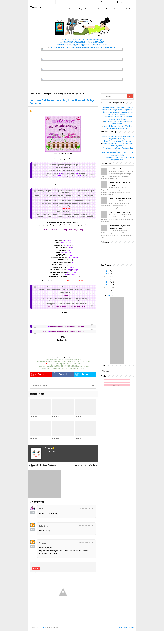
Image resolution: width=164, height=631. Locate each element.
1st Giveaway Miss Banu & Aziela (83, 465)
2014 (108, 285)
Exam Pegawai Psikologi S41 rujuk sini (117, 141)
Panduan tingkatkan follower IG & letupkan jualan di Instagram (82, 41)
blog (64, 240)
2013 (108, 287)
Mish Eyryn (43, 509)
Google (41, 374)
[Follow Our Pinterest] (121, 2)
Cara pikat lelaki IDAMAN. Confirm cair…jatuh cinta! (63, 360)
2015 (108, 282)
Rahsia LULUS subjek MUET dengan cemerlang (82, 46)
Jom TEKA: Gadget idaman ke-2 (120, 198)
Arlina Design (123, 627)
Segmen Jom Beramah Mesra (119, 212)
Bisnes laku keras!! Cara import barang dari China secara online (82, 43)
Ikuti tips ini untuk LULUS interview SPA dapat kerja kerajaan (82, 40)
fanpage (64, 243)
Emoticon (36, 568)
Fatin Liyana (43, 526)
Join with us (130, 2)
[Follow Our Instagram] (117, 2)
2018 (108, 274)
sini (70, 243)
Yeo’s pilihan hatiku (115, 169)
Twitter (85, 374)
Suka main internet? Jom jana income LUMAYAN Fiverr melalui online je (82, 44)
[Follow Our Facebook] (101, 2)
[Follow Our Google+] (109, 2)
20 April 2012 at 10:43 (84, 508)
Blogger (131, 627)
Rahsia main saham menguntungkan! (64, 365)
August (110, 293)
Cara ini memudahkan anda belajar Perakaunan (64, 363)
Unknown (42, 543)
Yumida (48, 448)
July (109, 296)
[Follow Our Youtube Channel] (113, 2)
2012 (108, 290)
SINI (60, 173)
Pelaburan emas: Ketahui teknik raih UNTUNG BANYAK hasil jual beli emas (63, 367)
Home (32, 94)
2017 (108, 276)
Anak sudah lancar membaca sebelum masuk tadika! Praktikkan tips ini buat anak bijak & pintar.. (82, 47)
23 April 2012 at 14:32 (84, 525)
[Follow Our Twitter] (105, 2)
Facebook (63, 374)
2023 (108, 271)
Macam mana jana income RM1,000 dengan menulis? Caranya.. (64, 368)
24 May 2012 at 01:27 (84, 542)
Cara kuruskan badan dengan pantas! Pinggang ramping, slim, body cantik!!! (63, 361)
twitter (70, 240)
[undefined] (40, 407)
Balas (32, 512)
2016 (108, 279)
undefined (33, 416)
